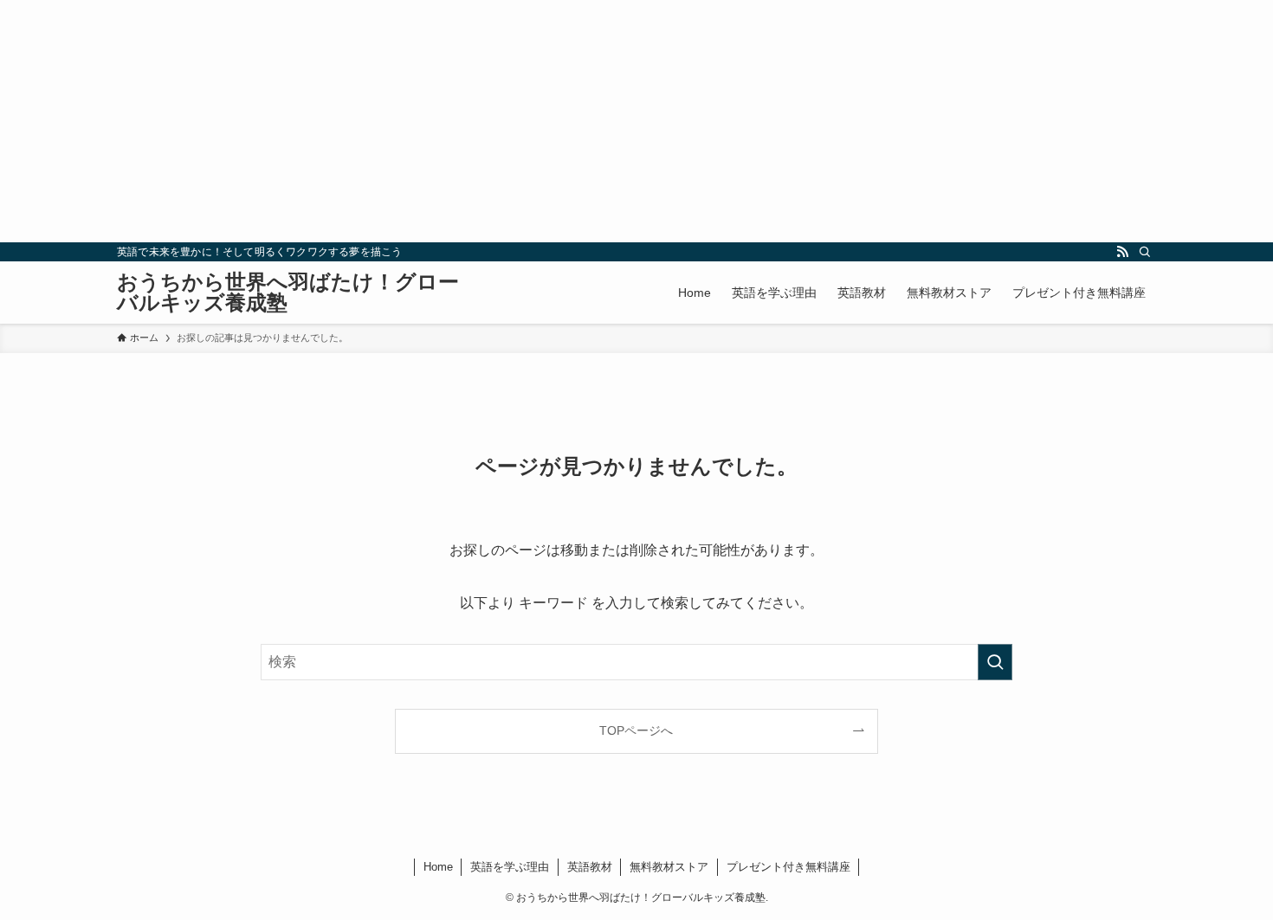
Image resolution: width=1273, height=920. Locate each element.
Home (438, 866)
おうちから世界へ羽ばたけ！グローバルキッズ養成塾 (288, 292)
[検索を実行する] (995, 662)
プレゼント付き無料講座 (788, 866)
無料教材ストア (669, 866)
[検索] (1145, 251)
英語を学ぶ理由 (509, 866)
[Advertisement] (519, 121)
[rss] (1122, 251)
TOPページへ (636, 730)
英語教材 (589, 866)
